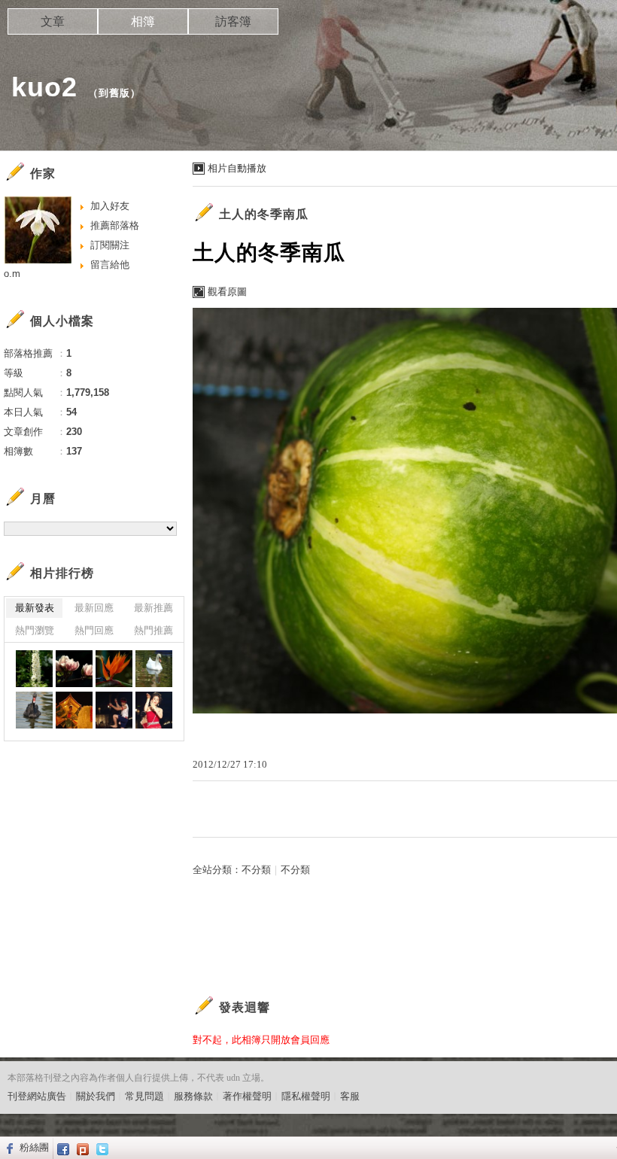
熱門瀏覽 (34, 630)
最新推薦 (153, 607)
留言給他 (109, 264)
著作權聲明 (247, 1096)
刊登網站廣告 (37, 1096)
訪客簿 (233, 21)
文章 (53, 21)
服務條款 (193, 1096)
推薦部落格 (114, 225)
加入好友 (109, 205)
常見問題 (144, 1096)
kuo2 (44, 86)
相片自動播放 (237, 168)
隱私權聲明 (305, 1096)
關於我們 (95, 1096)
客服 (350, 1096)
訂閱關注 (109, 245)
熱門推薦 (153, 630)
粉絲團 (34, 1147)
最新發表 (34, 607)
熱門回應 (94, 630)
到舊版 (114, 93)
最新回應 (94, 607)
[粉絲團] (8, 1147)
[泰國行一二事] (34, 668)
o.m (12, 273)
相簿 (143, 21)
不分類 (256, 869)
